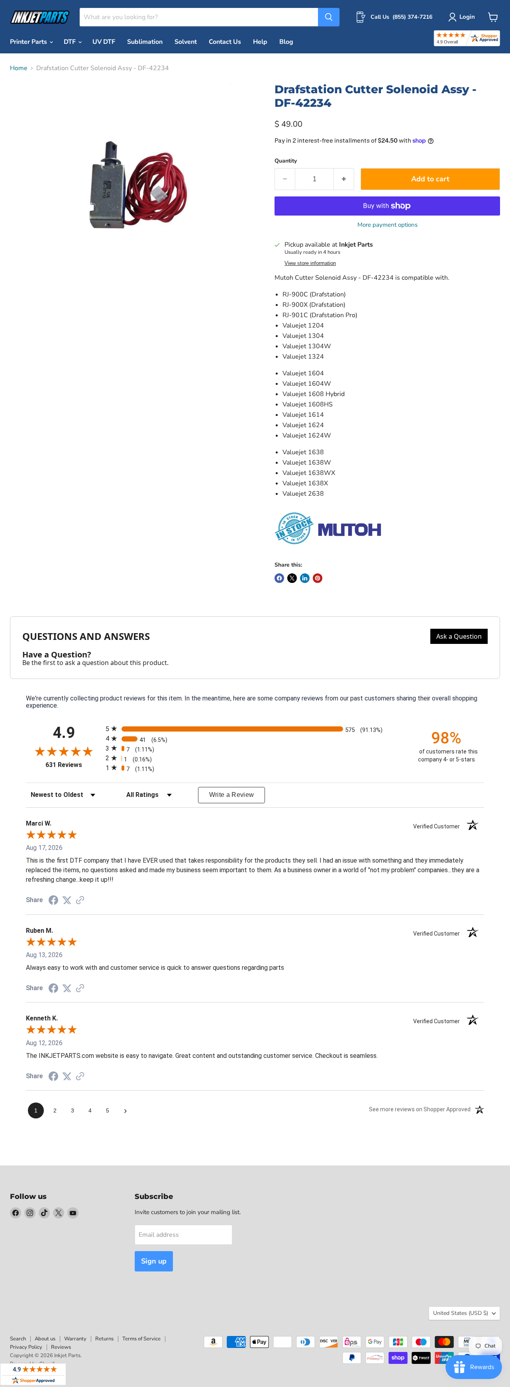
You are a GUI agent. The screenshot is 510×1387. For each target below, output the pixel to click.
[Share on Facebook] (279, 578)
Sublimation (145, 41)
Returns (104, 1338)
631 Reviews (73, 765)
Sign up (154, 1261)
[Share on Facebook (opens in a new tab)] (53, 901)
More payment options (387, 225)
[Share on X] (292, 578)
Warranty (75, 1338)
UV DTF (103, 41)
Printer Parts (29, 41)
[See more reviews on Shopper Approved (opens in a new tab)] (80, 900)
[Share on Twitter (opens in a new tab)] (67, 900)
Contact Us (225, 41)
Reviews (61, 1347)
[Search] (328, 17)
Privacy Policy (26, 1347)
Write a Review (231, 794)
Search (18, 1338)
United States (460, 1313)
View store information (310, 263)
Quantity (286, 161)
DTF (70, 41)
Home (18, 68)
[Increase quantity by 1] (344, 179)
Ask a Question (459, 636)
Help (260, 41)
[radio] (255, 729)
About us (45, 1338)
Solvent (186, 41)
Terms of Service (141, 1338)
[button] (463, 17)
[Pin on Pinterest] (317, 578)
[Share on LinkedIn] (305, 578)
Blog (286, 41)
